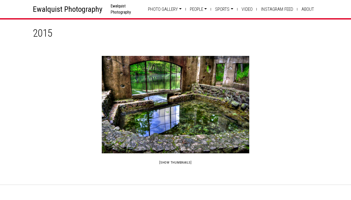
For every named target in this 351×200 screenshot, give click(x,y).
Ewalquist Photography (68, 9)
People (196, 9)
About (307, 9)
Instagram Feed (277, 9)
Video (247, 9)
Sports (222, 9)
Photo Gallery (163, 9)
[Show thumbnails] (175, 162)
